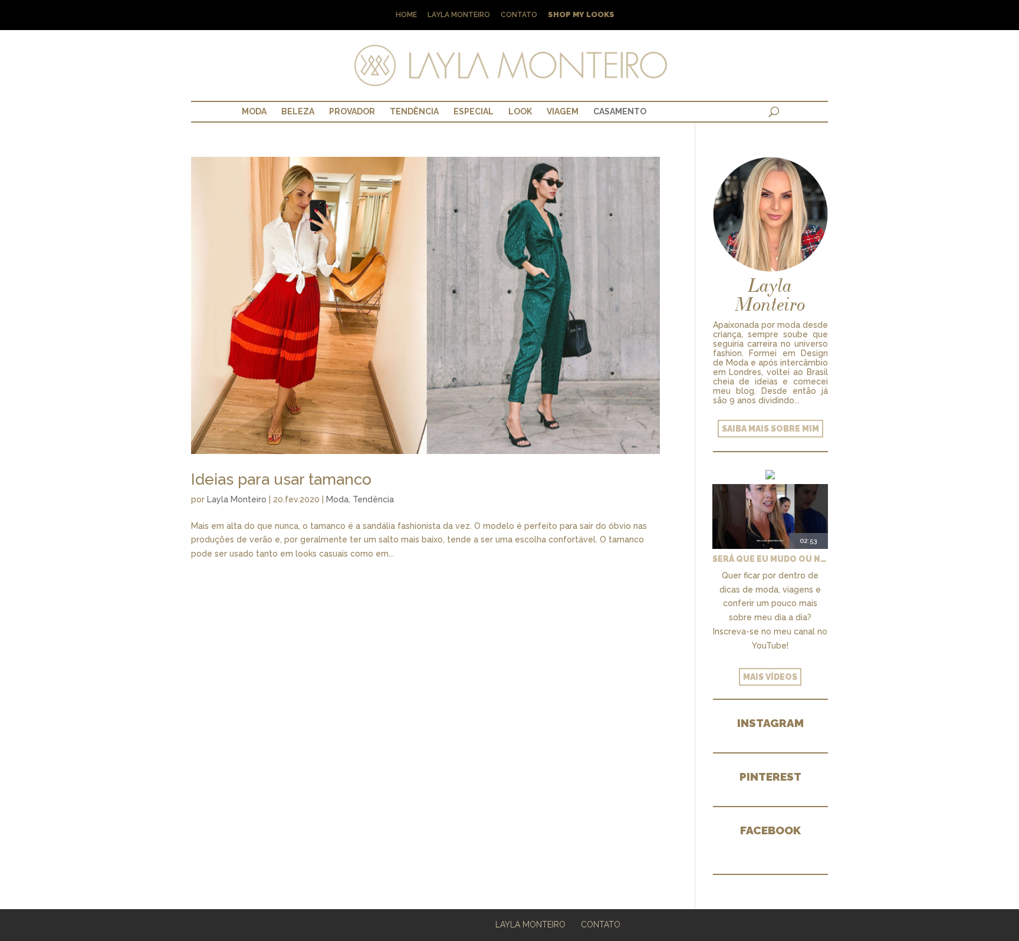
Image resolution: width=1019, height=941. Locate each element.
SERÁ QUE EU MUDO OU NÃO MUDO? (770, 559)
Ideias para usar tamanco (281, 479)
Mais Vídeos (770, 677)
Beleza (297, 111)
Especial (473, 111)
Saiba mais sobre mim (770, 428)
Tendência (414, 111)
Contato (519, 15)
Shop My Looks (581, 15)
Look (520, 111)
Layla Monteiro (459, 15)
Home (406, 15)
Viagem (562, 111)
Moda (254, 111)
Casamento (619, 111)
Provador (352, 111)
